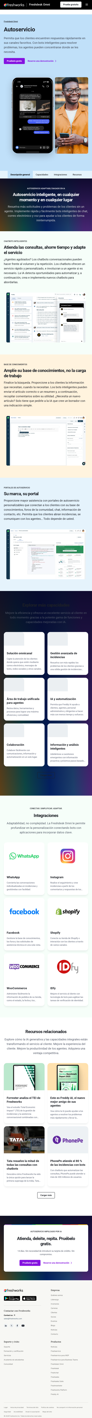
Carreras (54, 1308)
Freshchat (55, 1373)
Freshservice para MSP (60, 1355)
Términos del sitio (32, 1407)
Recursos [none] (77, 174)
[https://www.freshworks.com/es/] (14, 5)
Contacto (54, 1334)
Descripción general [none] (20, 174)
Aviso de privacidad (17, 1407)
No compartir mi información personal (70, 1407)
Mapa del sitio (47, 1412)
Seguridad (7, 1412)
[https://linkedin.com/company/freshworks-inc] (6, 1325)
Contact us (8, 1315)
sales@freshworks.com (13, 1319)
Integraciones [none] (60, 174)
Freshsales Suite (57, 1381)
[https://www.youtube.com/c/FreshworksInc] (23, 1325)
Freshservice (56, 1351)
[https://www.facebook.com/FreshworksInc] (17, 1325)
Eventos (54, 1321)
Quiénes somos (57, 1295)
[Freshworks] (22, 1290)
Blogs (53, 1325)
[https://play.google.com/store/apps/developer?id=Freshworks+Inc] (12, 1299)
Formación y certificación (13, 1351)
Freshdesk (55, 1368)
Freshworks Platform (59, 1390)
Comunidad (8, 1364)
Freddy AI (55, 1394)
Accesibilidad (18, 1412)
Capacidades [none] (42, 174)
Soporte (7, 1347)
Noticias (54, 1330)
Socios (53, 1317)
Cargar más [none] (46, 775)
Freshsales (55, 1377)
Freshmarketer (56, 1386)
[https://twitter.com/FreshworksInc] (11, 1325)
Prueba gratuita (70, 4)
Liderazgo (55, 1299)
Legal (6, 1407)
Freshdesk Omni (11, 21)
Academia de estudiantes (14, 1360)
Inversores (55, 1304)
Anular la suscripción (33, 1412)
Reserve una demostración (41, 61)
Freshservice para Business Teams (64, 1360)
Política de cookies (47, 1407)
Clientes (54, 1312)
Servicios (7, 1355)
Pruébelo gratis (14, 61)
